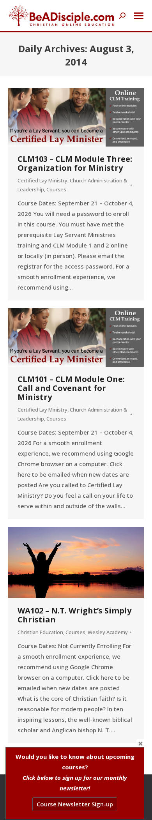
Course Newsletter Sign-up (75, 804)
